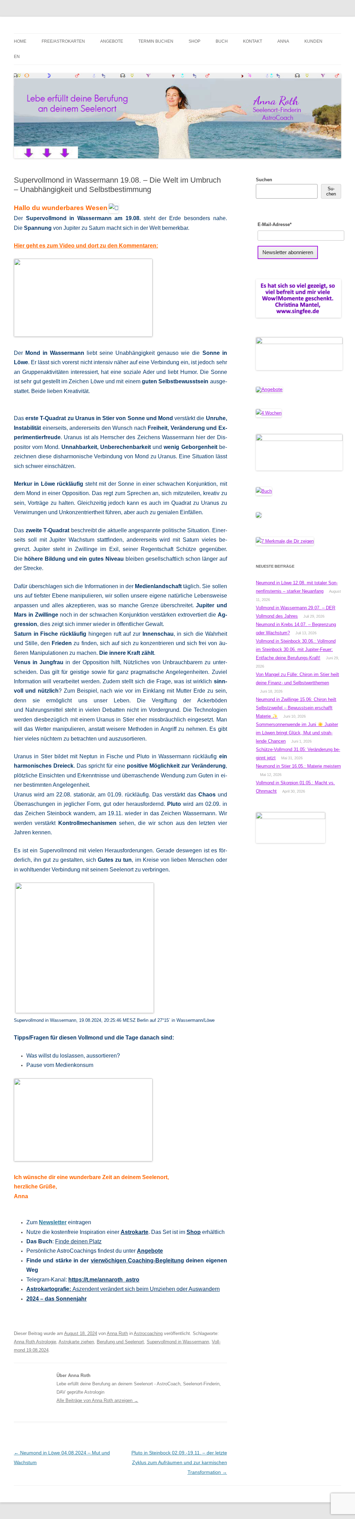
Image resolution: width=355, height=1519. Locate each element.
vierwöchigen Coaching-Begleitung (137, 1260)
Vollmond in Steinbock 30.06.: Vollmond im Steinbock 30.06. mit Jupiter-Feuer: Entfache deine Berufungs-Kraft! (296, 649)
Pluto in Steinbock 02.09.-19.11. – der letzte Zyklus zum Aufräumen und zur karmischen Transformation (179, 1462)
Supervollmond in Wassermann (178, 1341)
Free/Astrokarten (63, 41)
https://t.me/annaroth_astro (103, 1280)
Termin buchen (155, 41)
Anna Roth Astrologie (35, 1341)
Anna (283, 41)
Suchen (264, 179)
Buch (222, 41)
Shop (194, 41)
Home (20, 41)
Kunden (313, 41)
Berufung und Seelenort (120, 1341)
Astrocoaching (148, 1333)
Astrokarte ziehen (76, 1341)
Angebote (111, 41)
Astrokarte (134, 1232)
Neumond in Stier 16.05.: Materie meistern (298, 766)
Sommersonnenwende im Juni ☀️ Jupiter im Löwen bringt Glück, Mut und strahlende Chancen (297, 733)
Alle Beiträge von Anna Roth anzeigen (97, 1400)
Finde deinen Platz (78, 1241)
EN (17, 56)
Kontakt (252, 41)
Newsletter (53, 1222)
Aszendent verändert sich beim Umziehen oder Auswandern (123, 1289)
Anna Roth (117, 1333)
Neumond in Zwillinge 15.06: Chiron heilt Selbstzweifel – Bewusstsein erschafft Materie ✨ (296, 708)
